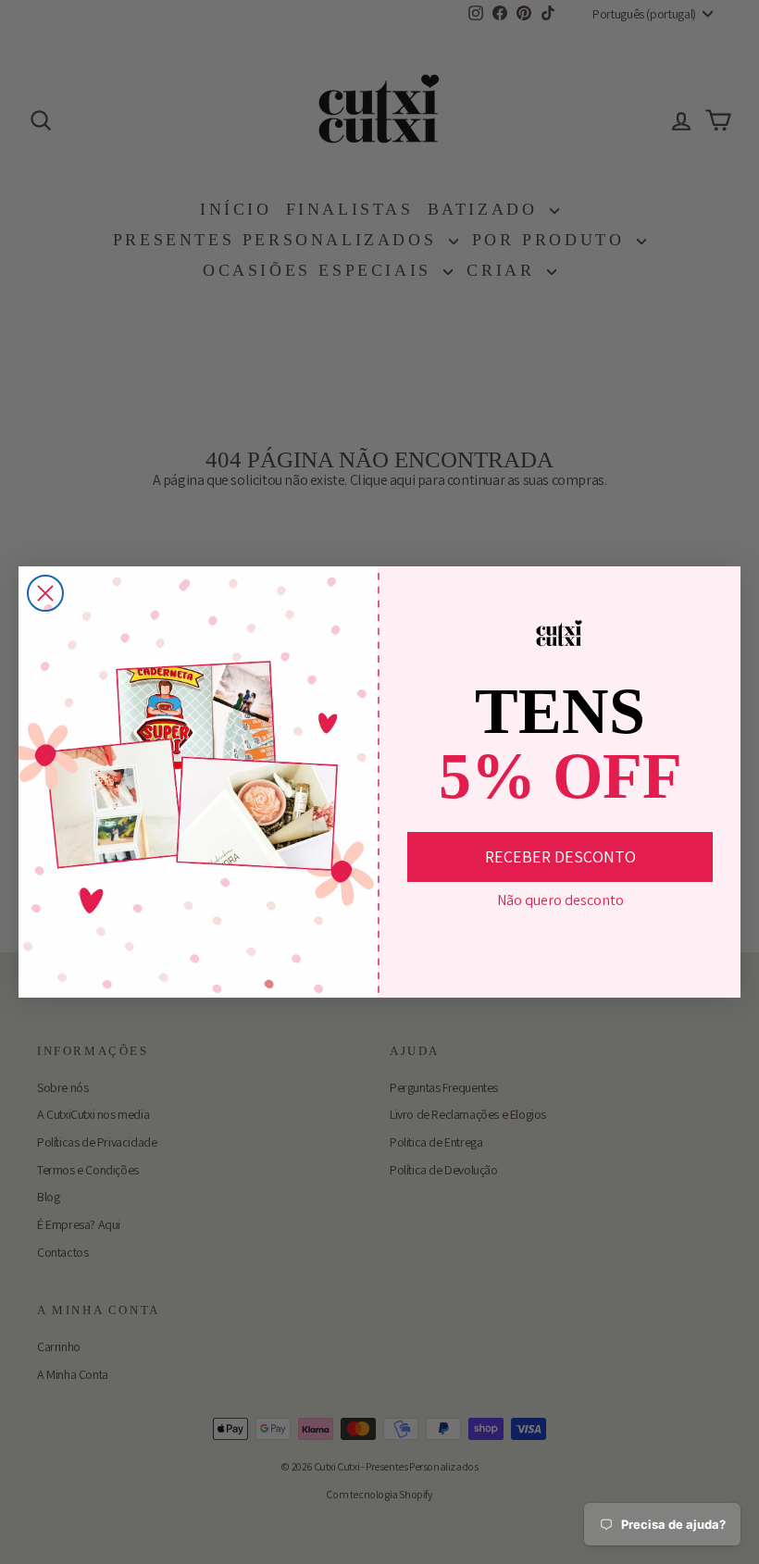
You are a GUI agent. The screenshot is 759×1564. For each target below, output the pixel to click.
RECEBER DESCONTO (560, 856)
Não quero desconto (560, 900)
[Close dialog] (45, 593)
